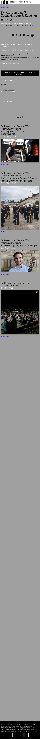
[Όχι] (27, 735)
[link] (17, 2)
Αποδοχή (18, 735)
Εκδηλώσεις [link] (25, 23)
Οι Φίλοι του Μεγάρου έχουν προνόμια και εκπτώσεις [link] (20, 73)
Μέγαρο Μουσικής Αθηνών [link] (10, 23)
